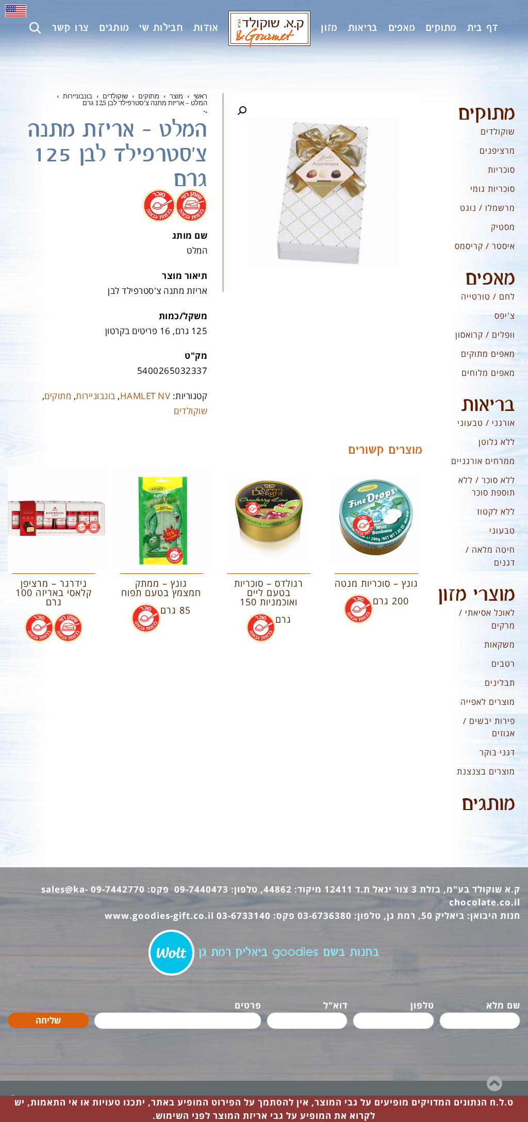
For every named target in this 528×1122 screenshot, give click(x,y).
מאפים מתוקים (488, 353)
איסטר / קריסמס (485, 246)
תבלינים (500, 682)
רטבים (503, 663)
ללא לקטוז (496, 511)
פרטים (248, 1005)
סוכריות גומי (492, 188)
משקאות (499, 644)
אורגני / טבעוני (486, 422)
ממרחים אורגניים (483, 461)
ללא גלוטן (496, 442)
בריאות (488, 405)
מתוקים (57, 396)
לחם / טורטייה (488, 296)
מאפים (490, 279)
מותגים (488, 804)
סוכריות (501, 169)
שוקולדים (190, 411)
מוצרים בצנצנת (486, 771)
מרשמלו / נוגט (487, 207)
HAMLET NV (145, 396)
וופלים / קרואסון (485, 334)
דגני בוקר (497, 752)
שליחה (48, 1020)
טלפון (422, 1005)
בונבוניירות (96, 396)
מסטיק (503, 227)
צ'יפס (504, 315)
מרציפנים (497, 150)
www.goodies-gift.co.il (159, 915)
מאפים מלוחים (488, 372)
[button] (242, 111)
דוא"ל (335, 1005)
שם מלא (503, 1005)
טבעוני (502, 530)
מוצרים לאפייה (487, 701)
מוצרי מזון (476, 595)
